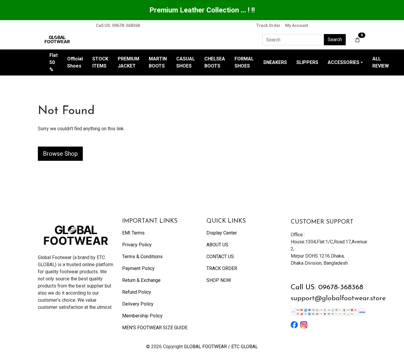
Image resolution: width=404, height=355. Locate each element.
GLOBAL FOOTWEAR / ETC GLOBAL (221, 346)
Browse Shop (60, 153)
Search (335, 39)
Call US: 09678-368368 (327, 287)
